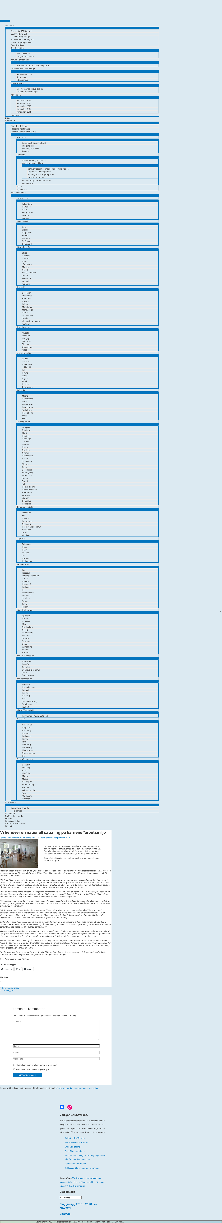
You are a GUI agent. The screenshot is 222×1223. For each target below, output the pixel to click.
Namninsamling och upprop (34, 160)
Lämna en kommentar (10, 837)
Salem (25, 458)
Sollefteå (26, 667)
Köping (25, 693)
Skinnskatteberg (29, 701)
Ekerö (24, 433)
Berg (24, 227)
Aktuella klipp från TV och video (36, 180)
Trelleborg (27, 410)
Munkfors (26, 595)
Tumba (25, 478)
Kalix (24, 370)
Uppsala (25, 558)
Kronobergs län (24, 327)
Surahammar (28, 704)
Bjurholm (26, 615)
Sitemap (65, 1213)
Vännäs (25, 652)
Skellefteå (26, 635)
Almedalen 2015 (24, 100)
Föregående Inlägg (9, 988)
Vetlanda (26, 281)
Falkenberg (27, 204)
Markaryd (26, 341)
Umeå (24, 644)
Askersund (27, 725)
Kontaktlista (27, 183)
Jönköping (27, 264)
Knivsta (25, 552)
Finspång (26, 767)
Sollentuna (27, 470)
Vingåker (26, 535)
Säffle (24, 604)
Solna (24, 467)
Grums (25, 578)
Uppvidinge (27, 347)
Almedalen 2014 (24, 103)
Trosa (24, 532)
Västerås (26, 707)
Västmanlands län (24, 678)
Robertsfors (27, 632)
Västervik (26, 324)
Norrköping (27, 782)
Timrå (24, 672)
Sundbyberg (27, 472)
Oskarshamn (27, 315)
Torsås (25, 318)
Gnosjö (25, 258)
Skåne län (21, 390)
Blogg (7, 118)
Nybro (25, 312)
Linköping (26, 773)
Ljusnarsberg (28, 750)
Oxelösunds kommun (31, 527)
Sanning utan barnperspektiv (41, 174)
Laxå (24, 742)
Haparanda (27, 364)
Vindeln (25, 649)
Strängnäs (26, 529)
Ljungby (25, 338)
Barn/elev (9, 802)
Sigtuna (25, 464)
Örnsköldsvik (28, 675)
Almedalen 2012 (24, 109)
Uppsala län (22, 538)
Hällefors (26, 733)
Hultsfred (26, 298)
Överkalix (26, 384)
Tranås (25, 275)
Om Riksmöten (17, 48)
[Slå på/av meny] (82, 28)
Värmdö (25, 498)
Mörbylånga (27, 310)
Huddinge (26, 438)
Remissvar (21, 77)
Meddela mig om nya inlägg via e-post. (33, 1069)
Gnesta (25, 518)
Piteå (24, 381)
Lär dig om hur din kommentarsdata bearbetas (77, 1088)
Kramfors (26, 664)
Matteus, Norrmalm (30, 148)
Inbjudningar (22, 80)
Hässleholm (27, 413)
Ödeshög (26, 798)
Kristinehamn (28, 592)
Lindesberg (27, 747)
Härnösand (27, 661)
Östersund (27, 244)
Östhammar (27, 561)
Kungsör (26, 690)
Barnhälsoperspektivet (21, 42)
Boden (25, 358)
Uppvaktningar (17, 83)
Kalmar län (21, 287)
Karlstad (26, 587)
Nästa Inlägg (6, 990)
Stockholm (21, 137)
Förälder (9, 120)
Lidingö (25, 444)
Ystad (24, 415)
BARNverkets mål (19, 34)
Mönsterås (27, 307)
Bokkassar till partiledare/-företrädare (82, 1168)
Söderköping (28, 784)
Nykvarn (26, 453)
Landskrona (27, 407)
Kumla (25, 739)
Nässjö (25, 270)
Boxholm (26, 765)
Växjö (24, 350)
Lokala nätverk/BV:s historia (23, 131)
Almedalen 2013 (24, 106)
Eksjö (24, 253)
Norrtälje (26, 450)
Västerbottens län (25, 610)
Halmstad (26, 207)
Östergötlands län (25, 759)
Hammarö (26, 584)
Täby (24, 484)
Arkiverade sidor (28, 837)
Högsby (25, 301)
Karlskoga (26, 736)
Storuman (26, 641)
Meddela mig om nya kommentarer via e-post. (37, 1065)
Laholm (25, 215)
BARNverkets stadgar (20, 37)
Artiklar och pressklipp (32, 163)
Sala (24, 698)
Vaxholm (26, 495)
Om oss (8, 25)
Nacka (25, 447)
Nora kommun (28, 753)
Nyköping (26, 524)
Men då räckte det (36, 177)
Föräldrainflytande (19, 126)
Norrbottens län (24, 353)
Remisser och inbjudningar (23, 68)
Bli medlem (10, 813)
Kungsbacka (27, 212)
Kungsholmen (28, 146)
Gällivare (26, 361)
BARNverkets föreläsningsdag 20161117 (35, 65)
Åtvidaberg (27, 796)
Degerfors (26, 727)
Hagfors (25, 581)
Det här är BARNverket (21, 31)
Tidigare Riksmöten (25, 56)
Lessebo (26, 335)
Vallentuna (27, 492)
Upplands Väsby (29, 489)
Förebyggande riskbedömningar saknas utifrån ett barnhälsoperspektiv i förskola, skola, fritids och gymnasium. (82, 1182)
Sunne (25, 601)
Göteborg (21, 154)
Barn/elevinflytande (20, 808)
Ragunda (26, 238)
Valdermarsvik (28, 790)
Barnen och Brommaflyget (34, 143)
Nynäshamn (22, 189)
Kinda (24, 770)
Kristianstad (27, 404)
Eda (23, 570)
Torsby (25, 607)
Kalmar (25, 304)
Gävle (19, 186)
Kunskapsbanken (13, 821)
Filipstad (26, 573)
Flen (24, 515)
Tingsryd (26, 344)
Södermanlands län (25, 507)
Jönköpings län (23, 247)
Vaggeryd (26, 278)
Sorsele (25, 638)
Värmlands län (23, 564)
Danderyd (26, 430)
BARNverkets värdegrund (22, 39)
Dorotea (25, 618)
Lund (24, 401)
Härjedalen (27, 232)
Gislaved (26, 255)
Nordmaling (27, 627)
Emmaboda (27, 295)
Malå (24, 624)
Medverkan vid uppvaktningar (30, 89)
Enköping (26, 544)
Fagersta (26, 684)
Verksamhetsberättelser (76, 1163)
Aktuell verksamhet (20, 60)
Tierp (24, 555)
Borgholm (26, 293)
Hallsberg (26, 730)
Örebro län (21, 719)
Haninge (26, 436)
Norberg (26, 695)
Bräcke (25, 230)
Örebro (25, 756)
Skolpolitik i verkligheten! (39, 171)
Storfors (26, 598)
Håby (24, 550)
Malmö (25, 396)
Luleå (24, 375)
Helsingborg (27, 398)
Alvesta (25, 333)
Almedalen (16, 95)
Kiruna (25, 373)
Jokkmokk (26, 367)
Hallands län (22, 198)
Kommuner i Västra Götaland (35, 716)
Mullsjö (25, 267)
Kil (23, 590)
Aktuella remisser (25, 74)
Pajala (24, 378)
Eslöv (24, 418)
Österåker (26, 501)
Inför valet (15, 115)
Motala (25, 779)
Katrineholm (27, 521)
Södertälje (27, 475)
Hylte (24, 209)
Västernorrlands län (25, 655)
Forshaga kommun (30, 575)
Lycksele (26, 621)
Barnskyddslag (17, 45)
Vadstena (26, 787)
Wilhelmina (27, 647)
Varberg (25, 218)
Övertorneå (27, 387)
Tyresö (25, 481)
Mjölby (25, 776)
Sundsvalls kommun (31, 670)
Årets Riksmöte (23, 53)
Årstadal (26, 151)
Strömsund (27, 241)
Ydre (24, 793)
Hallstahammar (29, 687)
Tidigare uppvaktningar (27, 91)
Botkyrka (26, 427)
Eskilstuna (26, 512)
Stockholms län (23, 421)
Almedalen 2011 (24, 112)
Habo (24, 261)
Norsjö (25, 630)
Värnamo (26, 284)
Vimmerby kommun (31, 321)
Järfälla (25, 441)
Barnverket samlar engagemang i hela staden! (48, 169)
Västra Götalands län (26, 710)
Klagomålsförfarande (20, 129)
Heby (24, 547)
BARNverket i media (14, 816)
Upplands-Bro (28, 487)
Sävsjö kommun (29, 272)
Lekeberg (26, 744)
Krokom (25, 235)
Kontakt (8, 818)
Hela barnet (16, 811)
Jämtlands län (23, 221)
